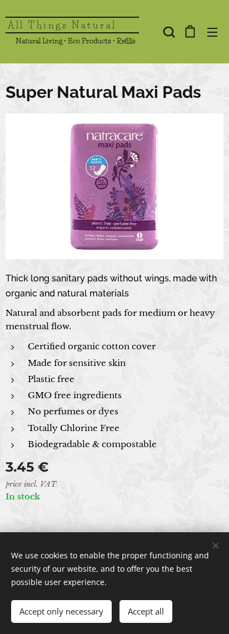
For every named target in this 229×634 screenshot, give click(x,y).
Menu (212, 32)
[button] (168, 32)
